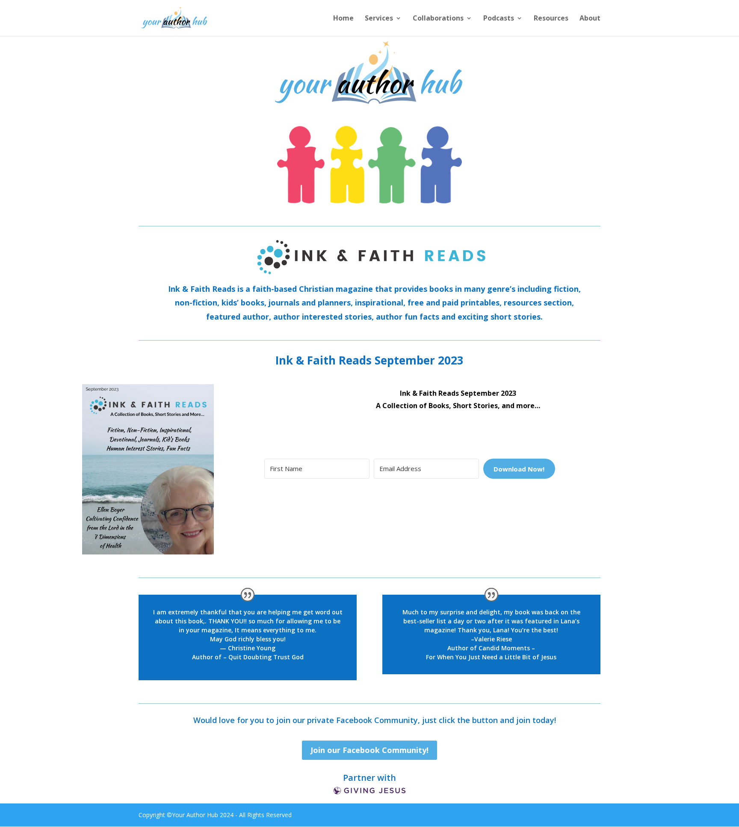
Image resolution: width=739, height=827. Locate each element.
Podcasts (498, 19)
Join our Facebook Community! (369, 750)
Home (343, 19)
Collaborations (438, 19)
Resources (551, 19)
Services (379, 19)
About (589, 19)
